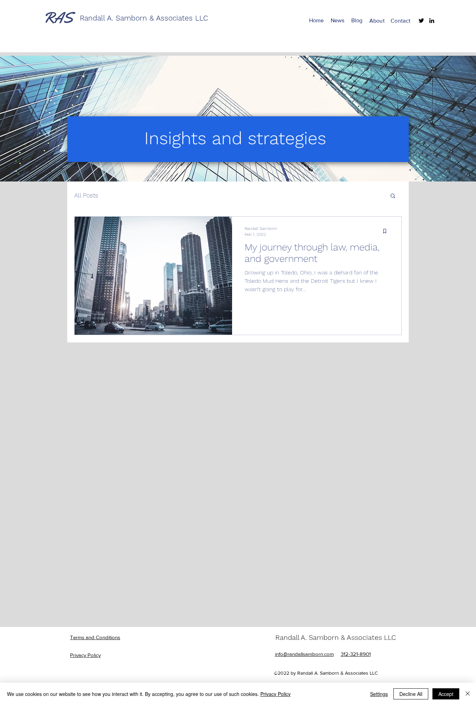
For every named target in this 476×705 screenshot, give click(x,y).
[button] (393, 196)
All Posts (86, 195)
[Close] (467, 693)
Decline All (410, 693)
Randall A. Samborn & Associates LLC (335, 637)
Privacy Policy (275, 693)
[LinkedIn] (431, 20)
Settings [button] (379, 693)
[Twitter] (421, 20)
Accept (445, 693)
